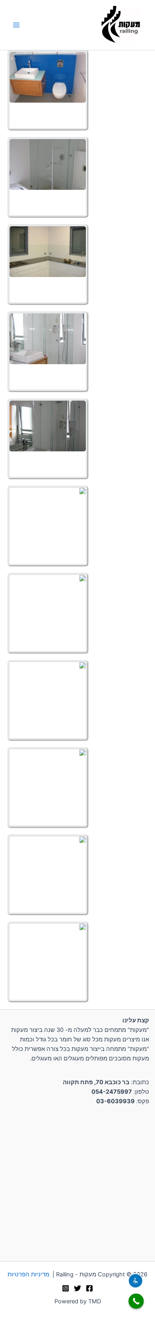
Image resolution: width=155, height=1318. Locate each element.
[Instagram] (65, 1288)
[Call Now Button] (136, 1301)
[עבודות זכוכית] (48, 77)
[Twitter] (77, 1288)
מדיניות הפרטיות (28, 1274)
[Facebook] (89, 1288)
